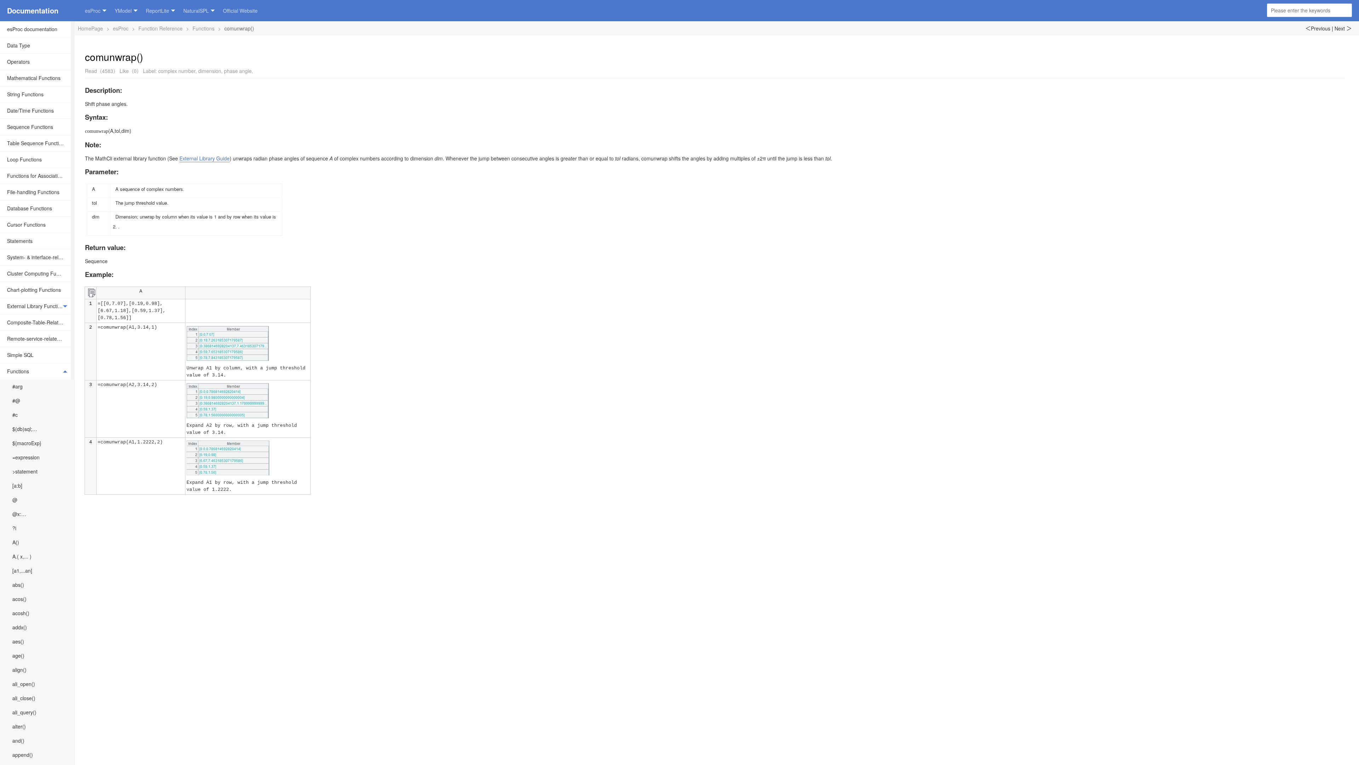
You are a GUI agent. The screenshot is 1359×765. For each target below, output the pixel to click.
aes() (18, 641)
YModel (123, 10)
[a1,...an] (22, 570)
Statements (20, 240)
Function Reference (160, 28)
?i (14, 528)
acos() (19, 598)
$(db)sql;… (24, 428)
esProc (93, 10)
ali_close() (23, 698)
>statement (25, 471)
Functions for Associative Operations (39, 175)
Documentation (32, 10)
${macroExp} (26, 443)
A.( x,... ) (21, 556)
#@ (16, 400)
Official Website (240, 10)
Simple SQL (20, 354)
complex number (176, 70)
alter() (19, 726)
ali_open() (23, 683)
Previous (1317, 28)
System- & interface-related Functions (39, 257)
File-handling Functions (33, 192)
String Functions (25, 94)
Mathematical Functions (34, 77)
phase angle (238, 70)
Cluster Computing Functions (39, 273)
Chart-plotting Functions (34, 289)
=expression (26, 457)
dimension (209, 70)
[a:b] (17, 485)
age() (18, 655)
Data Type (18, 45)
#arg (17, 386)
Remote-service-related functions (39, 338)
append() (22, 754)
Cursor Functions (26, 224)
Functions (18, 371)
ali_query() (24, 712)
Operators (18, 61)
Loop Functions (24, 159)
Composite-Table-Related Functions (39, 322)
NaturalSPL (196, 10)
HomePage (90, 28)
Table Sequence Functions (37, 143)
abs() (18, 584)
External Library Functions (36, 306)
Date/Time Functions (30, 110)
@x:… (19, 513)
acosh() (20, 613)
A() (15, 542)
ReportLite (157, 10)
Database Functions (29, 208)
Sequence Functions (30, 126)
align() (19, 669)
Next (1343, 28)
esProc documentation (32, 29)
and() (18, 740)
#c (15, 414)
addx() (19, 627)
